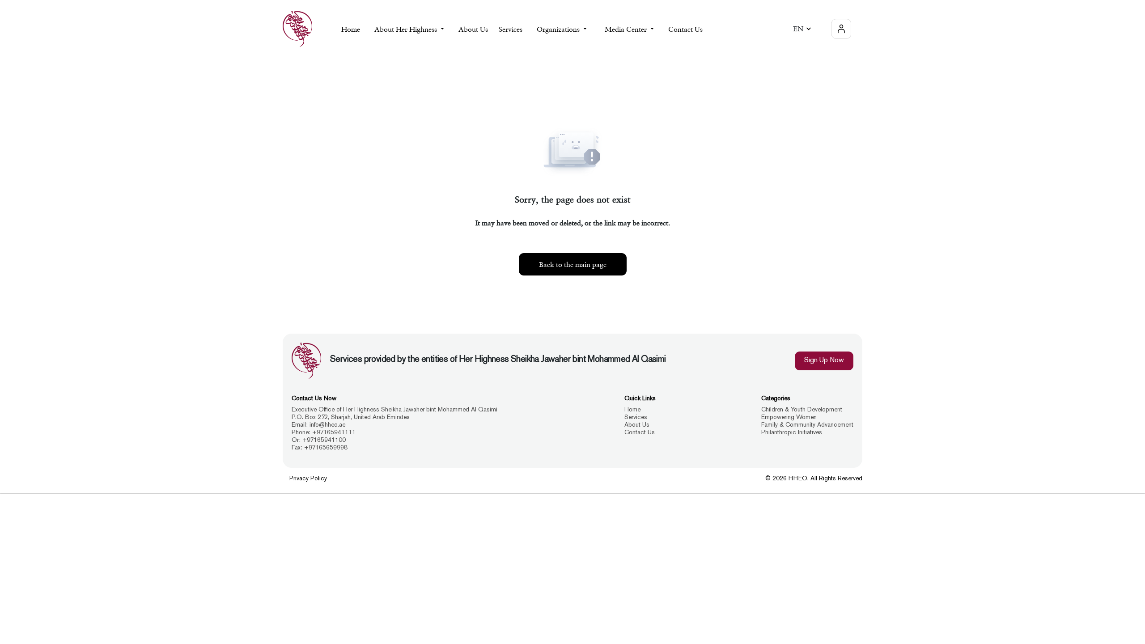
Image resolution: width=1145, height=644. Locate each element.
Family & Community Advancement (807, 425)
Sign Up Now (824, 360)
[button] (803, 29)
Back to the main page (572, 264)
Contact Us (685, 29)
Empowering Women (789, 417)
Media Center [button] (627, 29)
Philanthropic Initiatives (791, 433)
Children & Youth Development (801, 410)
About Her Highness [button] (406, 29)
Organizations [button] (559, 29)
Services (635, 417)
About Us (473, 29)
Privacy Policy (308, 479)
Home (350, 29)
